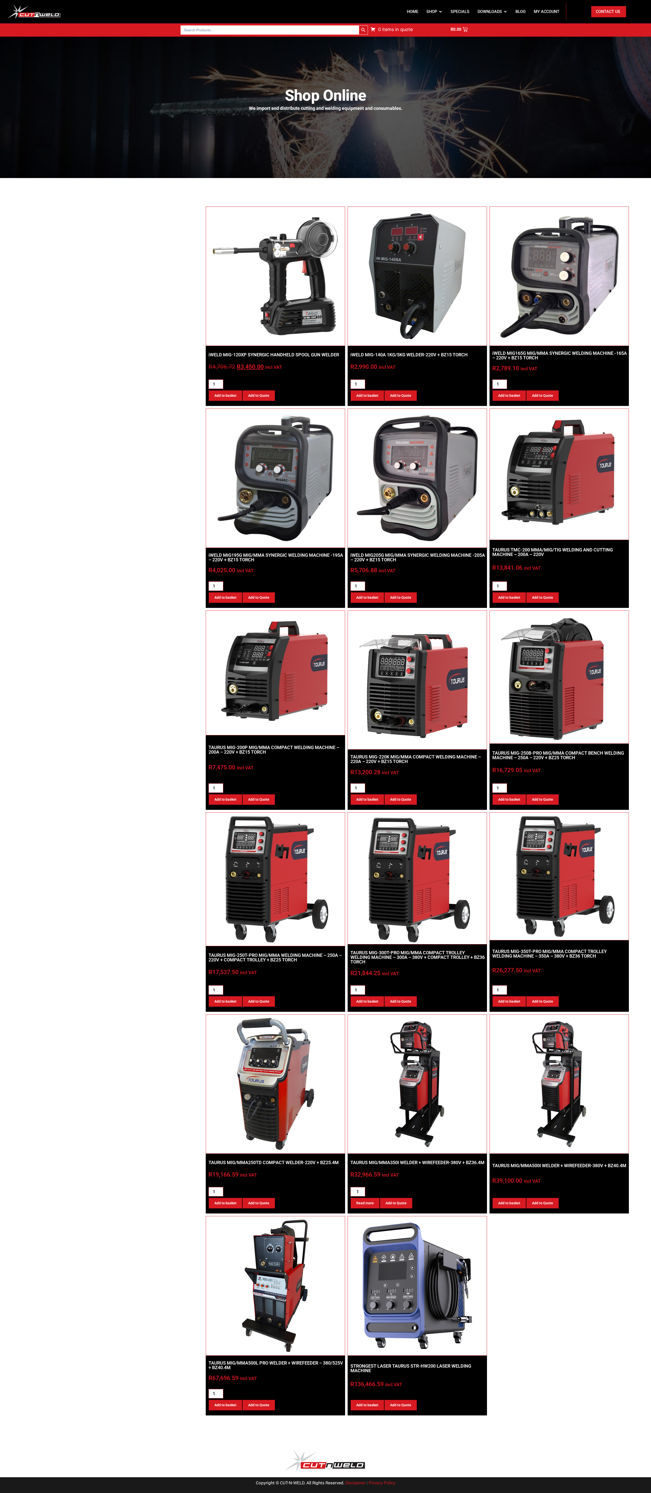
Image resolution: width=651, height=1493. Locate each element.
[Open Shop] (440, 12)
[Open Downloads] (505, 12)
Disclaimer (355, 1482)
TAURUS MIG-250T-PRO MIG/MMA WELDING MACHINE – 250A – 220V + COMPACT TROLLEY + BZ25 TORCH (275, 957)
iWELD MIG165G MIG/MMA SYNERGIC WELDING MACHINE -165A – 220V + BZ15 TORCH (559, 355)
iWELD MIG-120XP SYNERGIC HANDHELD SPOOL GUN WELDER (274, 354)
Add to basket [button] (225, 395)
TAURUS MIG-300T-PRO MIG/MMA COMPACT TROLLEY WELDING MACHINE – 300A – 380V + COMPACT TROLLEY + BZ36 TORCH (417, 957)
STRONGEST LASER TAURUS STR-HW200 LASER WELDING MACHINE (410, 1368)
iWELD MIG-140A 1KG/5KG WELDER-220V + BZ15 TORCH (409, 354)
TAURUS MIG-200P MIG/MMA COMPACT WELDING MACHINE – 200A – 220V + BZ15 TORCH (274, 750)
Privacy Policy (382, 1482)
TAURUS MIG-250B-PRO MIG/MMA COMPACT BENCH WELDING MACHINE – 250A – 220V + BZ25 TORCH (558, 755)
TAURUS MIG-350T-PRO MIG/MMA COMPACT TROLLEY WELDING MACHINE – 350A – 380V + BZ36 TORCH (549, 954)
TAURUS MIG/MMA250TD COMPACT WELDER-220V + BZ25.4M (274, 1162)
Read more (365, 1203)
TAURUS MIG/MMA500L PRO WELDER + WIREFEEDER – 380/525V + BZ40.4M (276, 1365)
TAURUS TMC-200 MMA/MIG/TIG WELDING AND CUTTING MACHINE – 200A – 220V (552, 552)
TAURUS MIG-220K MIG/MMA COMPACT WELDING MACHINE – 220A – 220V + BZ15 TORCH (415, 759)
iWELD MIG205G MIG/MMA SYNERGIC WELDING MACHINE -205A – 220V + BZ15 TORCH (417, 557)
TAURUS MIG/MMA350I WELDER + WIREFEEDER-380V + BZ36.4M (417, 1162)
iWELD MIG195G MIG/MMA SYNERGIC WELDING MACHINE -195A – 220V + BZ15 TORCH (276, 557)
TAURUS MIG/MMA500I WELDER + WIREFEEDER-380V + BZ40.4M (559, 1165)
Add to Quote (258, 395)
